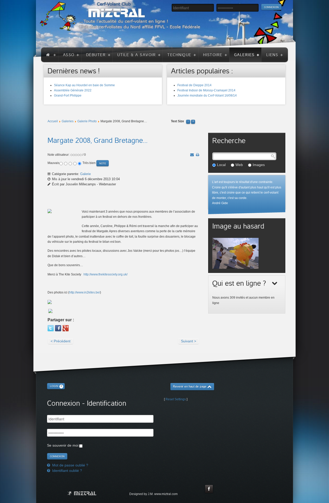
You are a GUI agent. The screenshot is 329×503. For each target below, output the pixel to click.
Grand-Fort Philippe (67, 95)
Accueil (53, 121)
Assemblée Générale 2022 (73, 90)
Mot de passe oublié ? (69, 465)
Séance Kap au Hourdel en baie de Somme (84, 85)
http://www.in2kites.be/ (84, 292)
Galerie (85, 174)
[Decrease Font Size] (188, 121)
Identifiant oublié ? (66, 471)
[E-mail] (192, 154)
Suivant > (188, 341)
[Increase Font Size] (193, 121)
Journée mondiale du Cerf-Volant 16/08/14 (207, 95)
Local (221, 165)
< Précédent (60, 341)
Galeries (68, 121)
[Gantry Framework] (82, 493)
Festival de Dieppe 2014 (194, 85)
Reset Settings (176, 399)
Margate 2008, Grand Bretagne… (98, 140)
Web (239, 165)
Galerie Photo (87, 121)
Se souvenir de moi (62, 445)
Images (259, 165)
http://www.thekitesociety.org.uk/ (105, 274)
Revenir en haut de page (189, 386)
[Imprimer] (197, 154)
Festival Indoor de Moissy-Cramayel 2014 (206, 90)
